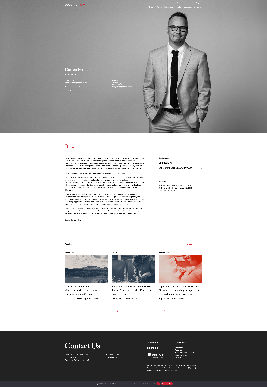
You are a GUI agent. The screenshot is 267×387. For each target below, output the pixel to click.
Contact (179, 3)
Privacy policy (167, 384)
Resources (187, 7)
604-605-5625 (116, 85)
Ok (158, 384)
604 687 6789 (113, 355)
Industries (168, 7)
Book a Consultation (73, 220)
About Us (198, 7)
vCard (70, 90)
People (178, 7)
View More (188, 244)
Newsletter (154, 342)
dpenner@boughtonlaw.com (76, 83)
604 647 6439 (70, 81)
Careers (187, 3)
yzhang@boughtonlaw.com (121, 87)
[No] (264, 384)
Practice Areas (155, 7)
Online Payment (197, 3)
